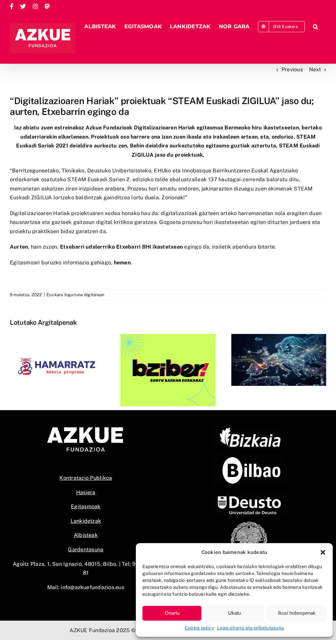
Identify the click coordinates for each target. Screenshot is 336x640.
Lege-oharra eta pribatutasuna (250, 627)
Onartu (172, 613)
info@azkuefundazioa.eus (92, 587)
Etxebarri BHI (133, 247)
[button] (323, 552)
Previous (292, 69)
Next (315, 69)
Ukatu (234, 613)
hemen (122, 262)
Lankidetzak (86, 521)
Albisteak (86, 535)
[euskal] (250, 523)
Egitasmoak (85, 506)
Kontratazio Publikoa (85, 478)
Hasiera (85, 492)
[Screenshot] (250, 457)
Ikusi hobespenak (297, 613)
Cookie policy (199, 627)
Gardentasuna (85, 549)
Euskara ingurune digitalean (75, 294)
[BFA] (250, 427)
